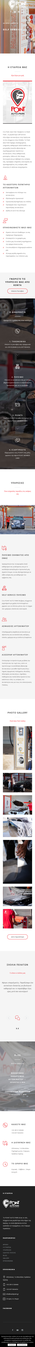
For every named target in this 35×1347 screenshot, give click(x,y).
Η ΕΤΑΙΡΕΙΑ (7, 1247)
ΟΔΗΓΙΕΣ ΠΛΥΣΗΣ (9, 1253)
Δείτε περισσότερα (17, 937)
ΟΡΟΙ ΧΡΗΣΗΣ (22, 1345)
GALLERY (6, 1258)
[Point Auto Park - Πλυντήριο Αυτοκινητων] (18, 4)
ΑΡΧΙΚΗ (5, 1244)
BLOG (5, 1255)
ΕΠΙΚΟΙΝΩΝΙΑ (8, 1261)
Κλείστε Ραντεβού (17, 43)
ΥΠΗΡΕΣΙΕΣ (7, 1250)
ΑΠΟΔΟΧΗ (12, 1345)
